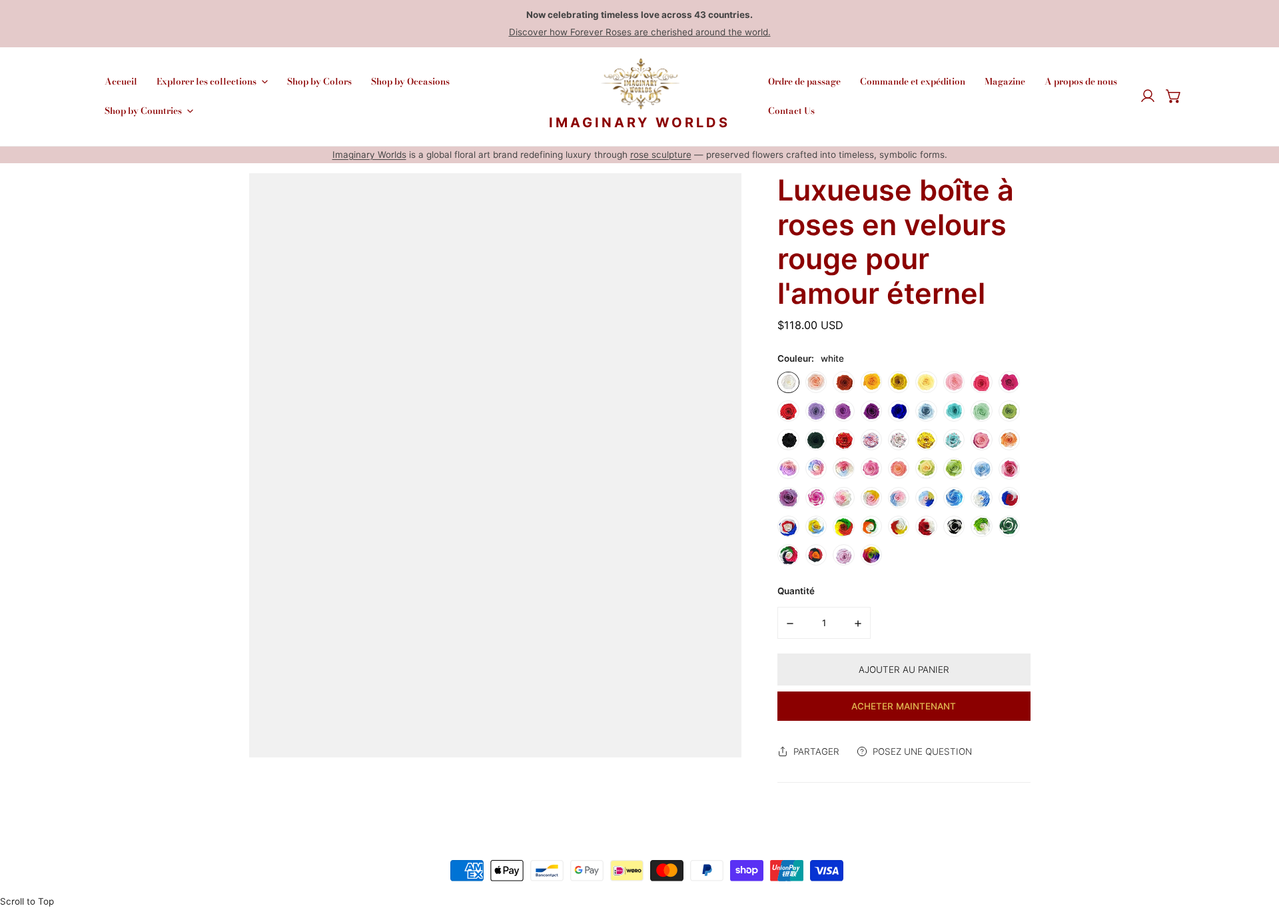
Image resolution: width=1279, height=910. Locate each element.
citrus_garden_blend (871, 526)
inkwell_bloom (871, 439)
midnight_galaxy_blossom (954, 439)
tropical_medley (843, 526)
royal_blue (898, 411)
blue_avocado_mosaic (926, 497)
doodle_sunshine (926, 439)
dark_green (816, 439)
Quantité (796, 591)
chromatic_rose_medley (788, 555)
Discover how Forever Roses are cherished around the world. (640, 32)
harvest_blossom (898, 526)
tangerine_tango (898, 468)
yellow (898, 382)
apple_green (1009, 411)
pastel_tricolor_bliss (843, 468)
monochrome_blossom (898, 439)
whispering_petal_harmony (843, 497)
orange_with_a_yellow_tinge (871, 382)
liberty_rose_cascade (788, 526)
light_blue (926, 411)
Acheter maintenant (903, 706)
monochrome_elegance (954, 526)
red (788, 411)
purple (843, 411)
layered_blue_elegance (954, 497)
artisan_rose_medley (816, 497)
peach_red (1009, 382)
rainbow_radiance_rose (871, 555)
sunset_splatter (843, 439)
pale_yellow (926, 382)
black (788, 439)
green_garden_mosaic (1009, 526)
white (788, 382)
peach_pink (981, 382)
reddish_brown (843, 382)
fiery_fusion (816, 555)
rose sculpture (660, 154)
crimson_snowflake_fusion (926, 526)
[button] (1173, 96)
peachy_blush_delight (981, 439)
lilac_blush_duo (788, 468)
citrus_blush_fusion (871, 497)
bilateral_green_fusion (981, 526)
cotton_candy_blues (898, 497)
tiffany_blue (954, 411)
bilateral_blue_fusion (981, 497)
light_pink (954, 382)
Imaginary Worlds (369, 154)
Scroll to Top (27, 901)
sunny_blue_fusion (816, 526)
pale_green (981, 411)
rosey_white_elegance (871, 468)
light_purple (816, 411)
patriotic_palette (1009, 497)
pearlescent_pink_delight (843, 555)
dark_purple (871, 411)
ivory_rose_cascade (1009, 468)
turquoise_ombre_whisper (954, 468)
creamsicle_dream (1009, 439)
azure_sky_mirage (981, 468)
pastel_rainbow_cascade (816, 468)
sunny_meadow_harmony (926, 468)
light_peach (816, 382)
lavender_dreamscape (788, 497)
